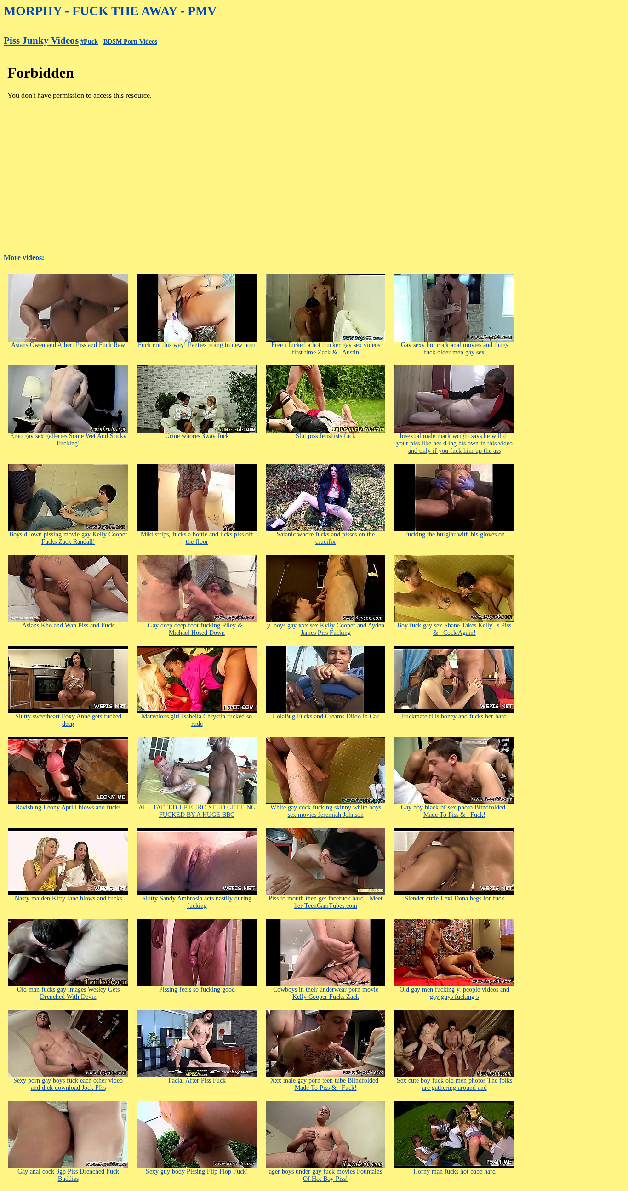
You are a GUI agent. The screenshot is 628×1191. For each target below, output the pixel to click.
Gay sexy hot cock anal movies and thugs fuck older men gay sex (454, 349)
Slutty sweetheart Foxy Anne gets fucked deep (68, 720)
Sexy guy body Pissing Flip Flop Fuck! (197, 1171)
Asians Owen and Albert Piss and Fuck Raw (68, 345)
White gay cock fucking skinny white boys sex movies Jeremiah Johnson (325, 811)
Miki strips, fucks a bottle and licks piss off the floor (197, 538)
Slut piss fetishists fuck (325, 436)
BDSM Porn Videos (130, 41)
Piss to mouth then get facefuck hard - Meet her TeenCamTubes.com (325, 902)
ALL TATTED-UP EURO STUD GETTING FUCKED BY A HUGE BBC (197, 811)
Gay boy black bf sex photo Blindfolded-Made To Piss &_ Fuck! (454, 811)
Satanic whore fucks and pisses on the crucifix (326, 538)
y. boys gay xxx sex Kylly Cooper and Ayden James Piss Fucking (325, 629)
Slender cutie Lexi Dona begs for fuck (454, 898)
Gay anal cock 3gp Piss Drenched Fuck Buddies (68, 1175)
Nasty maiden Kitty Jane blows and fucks (68, 898)
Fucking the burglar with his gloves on (454, 534)
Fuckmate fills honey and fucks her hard (454, 716)
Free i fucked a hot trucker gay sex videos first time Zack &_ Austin (325, 349)
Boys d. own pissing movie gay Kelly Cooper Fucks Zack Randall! (68, 538)
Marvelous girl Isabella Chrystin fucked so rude (197, 720)
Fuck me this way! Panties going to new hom (197, 345)
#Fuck (89, 41)
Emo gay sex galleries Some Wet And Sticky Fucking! (68, 440)
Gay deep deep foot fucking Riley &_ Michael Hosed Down (197, 629)
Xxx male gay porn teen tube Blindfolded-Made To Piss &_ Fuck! (325, 1084)
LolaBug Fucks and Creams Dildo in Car (326, 716)
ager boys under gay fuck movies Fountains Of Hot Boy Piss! (325, 1175)
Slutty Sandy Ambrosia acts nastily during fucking (196, 902)
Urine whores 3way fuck (197, 436)
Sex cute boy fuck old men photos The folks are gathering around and (454, 1084)
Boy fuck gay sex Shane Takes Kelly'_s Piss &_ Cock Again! (454, 629)
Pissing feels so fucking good (197, 989)
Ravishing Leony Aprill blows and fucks (68, 807)
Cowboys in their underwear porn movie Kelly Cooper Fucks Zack (325, 993)
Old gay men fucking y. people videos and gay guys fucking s (454, 993)
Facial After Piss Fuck (197, 1080)
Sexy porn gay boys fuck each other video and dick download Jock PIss (68, 1084)
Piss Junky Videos (41, 40)
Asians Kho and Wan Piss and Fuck (68, 625)
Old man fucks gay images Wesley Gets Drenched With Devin (68, 993)
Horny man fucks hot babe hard (454, 1171)
